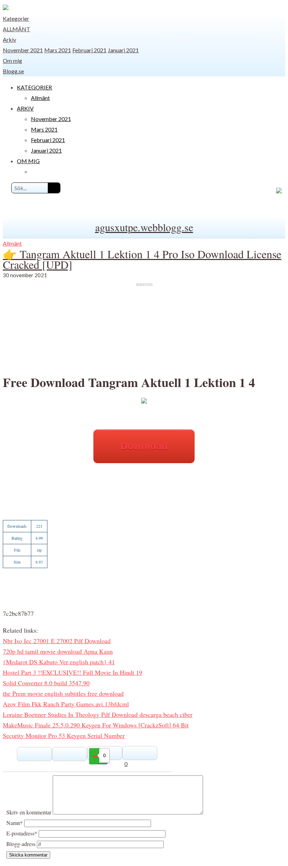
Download (144, 446)
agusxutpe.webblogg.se (144, 227)
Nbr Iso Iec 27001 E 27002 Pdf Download (57, 641)
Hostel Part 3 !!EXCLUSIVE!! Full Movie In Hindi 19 (72, 672)
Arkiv (9, 39)
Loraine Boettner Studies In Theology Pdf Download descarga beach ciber (97, 714)
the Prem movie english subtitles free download (63, 693)
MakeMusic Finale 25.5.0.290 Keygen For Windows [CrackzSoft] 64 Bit (96, 725)
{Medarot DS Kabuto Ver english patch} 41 (59, 662)
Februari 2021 (89, 50)
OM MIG (28, 161)
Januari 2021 (123, 50)
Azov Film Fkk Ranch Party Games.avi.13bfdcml (66, 704)
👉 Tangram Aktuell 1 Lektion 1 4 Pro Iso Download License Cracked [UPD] (142, 259)
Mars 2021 (57, 50)
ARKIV (25, 108)
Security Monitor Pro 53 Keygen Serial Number (64, 735)
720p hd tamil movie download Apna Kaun (58, 651)
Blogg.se (13, 71)
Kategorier (16, 18)
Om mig (12, 60)
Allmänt (16, 29)
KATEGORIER (34, 87)
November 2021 (23, 50)
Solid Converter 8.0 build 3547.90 (46, 683)
